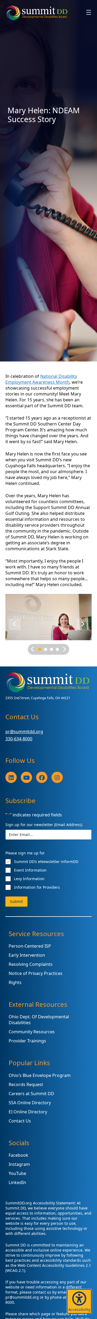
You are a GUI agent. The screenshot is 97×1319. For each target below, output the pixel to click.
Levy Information (29, 878)
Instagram (19, 1164)
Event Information (30, 870)
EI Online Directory (28, 1112)
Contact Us (20, 1121)
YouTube (17, 1173)
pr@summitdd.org (24, 731)
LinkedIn (17, 1182)
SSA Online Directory (30, 1103)
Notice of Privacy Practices (36, 973)
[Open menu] (89, 12)
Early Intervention (27, 955)
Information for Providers (37, 887)
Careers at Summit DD (31, 1093)
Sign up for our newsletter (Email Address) (45, 824)
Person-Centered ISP (30, 946)
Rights (15, 982)
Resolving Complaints (31, 964)
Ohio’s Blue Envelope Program (40, 1075)
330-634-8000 (18, 739)
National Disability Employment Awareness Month (41, 379)
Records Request (26, 1084)
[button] (79, 1301)
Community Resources (32, 1032)
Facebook (18, 1155)
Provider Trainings (27, 1041)
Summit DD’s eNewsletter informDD (46, 861)
